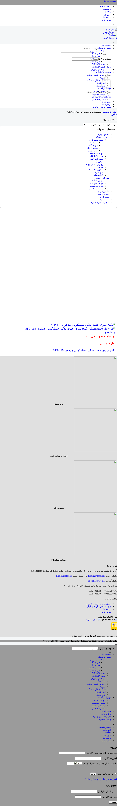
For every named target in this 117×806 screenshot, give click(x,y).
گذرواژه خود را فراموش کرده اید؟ (101, 779)
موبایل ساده (100, 91)
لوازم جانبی (105, 104)
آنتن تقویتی (100, 83)
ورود (93, 774)
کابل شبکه (101, 85)
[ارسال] (104, 54)
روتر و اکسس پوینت (96, 75)
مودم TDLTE (93, 58)
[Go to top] (116, 644)
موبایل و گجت (104, 88)
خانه (115, 112)
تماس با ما (106, 20)
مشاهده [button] (110, 332)
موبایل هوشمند (99, 93)
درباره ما (107, 17)
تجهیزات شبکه (104, 48)
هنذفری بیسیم (99, 99)
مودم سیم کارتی (98, 50)
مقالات (108, 11)
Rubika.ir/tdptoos (64, 576)
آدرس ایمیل (107, 791)
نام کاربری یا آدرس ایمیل (101, 753)
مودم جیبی (95, 61)
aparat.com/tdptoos (96, 581)
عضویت (113, 802)
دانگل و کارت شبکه (96, 80)
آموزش (107, 14)
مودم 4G (96, 56)
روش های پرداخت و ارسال (98, 603)
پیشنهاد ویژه (105, 45)
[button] (114, 114)
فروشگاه (107, 9)
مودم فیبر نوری (98, 69)
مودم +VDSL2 (99, 67)
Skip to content (110, 1)
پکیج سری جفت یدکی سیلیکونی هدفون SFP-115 (84, 350)
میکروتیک (101, 72)
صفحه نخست (105, 6)
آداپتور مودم (103, 191)
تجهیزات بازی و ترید (102, 107)
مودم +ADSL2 (99, 64)
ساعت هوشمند (98, 96)
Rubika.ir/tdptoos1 (96, 576)
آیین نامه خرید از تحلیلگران (98, 606)
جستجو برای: (105, 59)
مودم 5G (96, 53)
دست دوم (104, 199)
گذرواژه (109, 758)
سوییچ (100, 167)
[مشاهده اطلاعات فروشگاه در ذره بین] (93, 619)
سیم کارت (106, 101)
